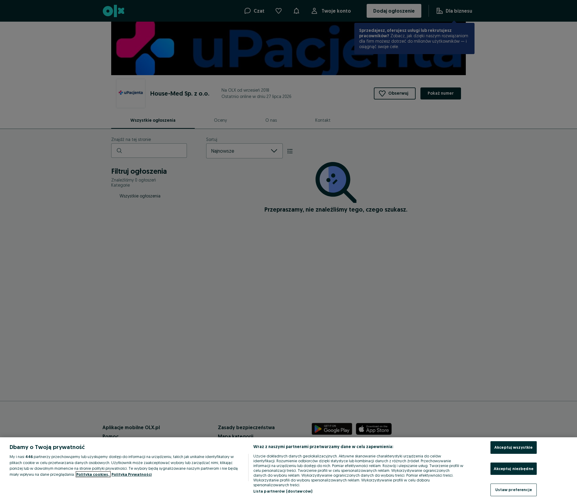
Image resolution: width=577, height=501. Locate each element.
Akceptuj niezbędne (513, 468)
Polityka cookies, (93, 474)
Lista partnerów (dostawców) (283, 491)
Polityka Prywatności (131, 474)
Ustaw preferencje (513, 489)
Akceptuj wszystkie (513, 447)
